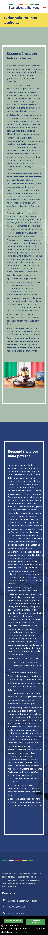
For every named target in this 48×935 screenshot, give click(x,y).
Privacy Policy (20, 932)
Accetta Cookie (13, 920)
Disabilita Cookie (35, 921)
